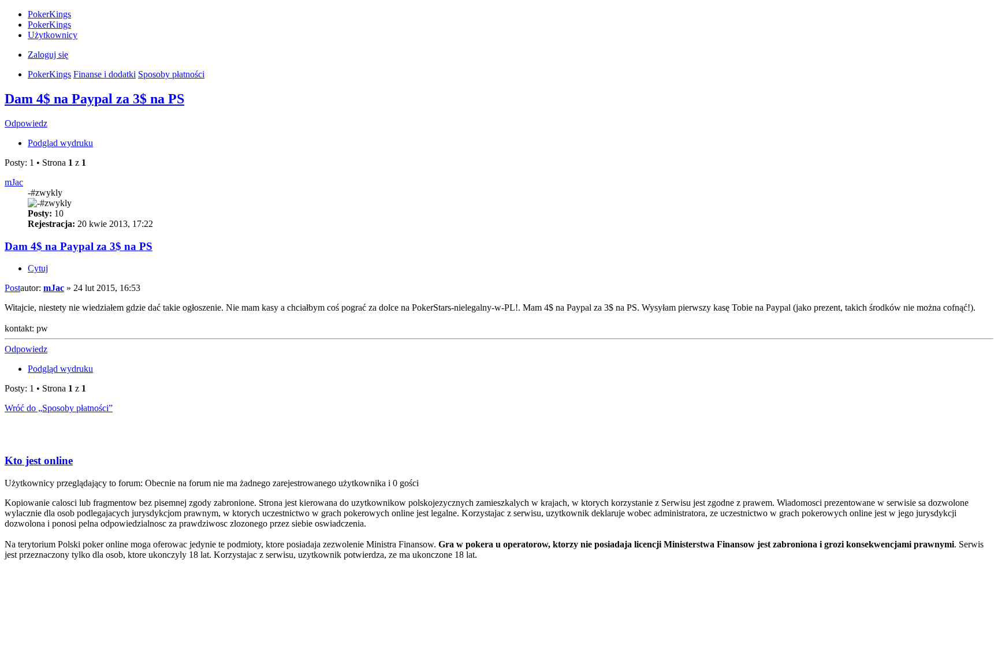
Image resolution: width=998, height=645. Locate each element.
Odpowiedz (26, 123)
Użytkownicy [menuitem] (52, 35)
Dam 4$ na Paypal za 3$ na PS (94, 98)
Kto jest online (39, 460)
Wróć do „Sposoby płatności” (59, 408)
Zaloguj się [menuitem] (48, 54)
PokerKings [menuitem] (49, 14)
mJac (14, 182)
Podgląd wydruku (60, 143)
